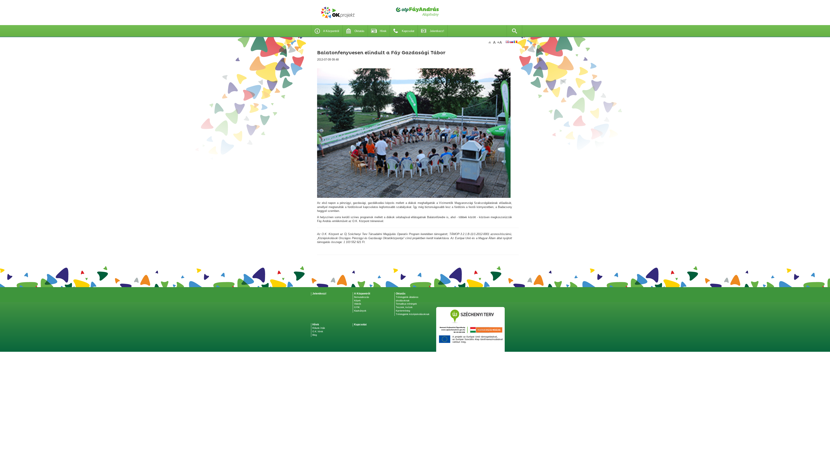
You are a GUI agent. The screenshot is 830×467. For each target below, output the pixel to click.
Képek (357, 300)
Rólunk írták (318, 328)
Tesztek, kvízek (404, 307)
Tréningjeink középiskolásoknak (412, 314)
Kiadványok (360, 310)
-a (489, 42)
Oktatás (359, 31)
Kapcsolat (408, 31)
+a (499, 42)
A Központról (331, 31)
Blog (314, 335)
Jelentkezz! (437, 31)
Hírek (383, 31)
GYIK (357, 307)
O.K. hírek (317, 331)
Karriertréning (403, 310)
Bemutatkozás (361, 297)
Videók (357, 303)
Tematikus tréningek (406, 303)
